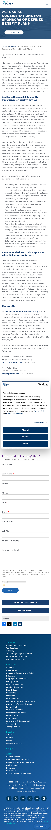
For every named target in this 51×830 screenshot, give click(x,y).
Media (9, 740)
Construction (12, 670)
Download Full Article (25, 602)
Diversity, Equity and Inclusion (20, 762)
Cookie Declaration (37, 785)
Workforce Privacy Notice (18, 788)
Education (10, 676)
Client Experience (14, 757)
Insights (12, 46)
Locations (10, 768)
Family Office (12, 681)
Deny (25, 444)
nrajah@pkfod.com (10, 373)
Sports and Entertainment (18, 721)
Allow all (25, 430)
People (9, 748)
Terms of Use (12, 785)
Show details (38, 423)
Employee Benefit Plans (17, 679)
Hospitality (11, 693)
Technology (11, 724)
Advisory (10, 651)
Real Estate (11, 718)
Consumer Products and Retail (20, 673)
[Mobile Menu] (46, 3)
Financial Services (14, 684)
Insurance (10, 696)
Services (10, 642)
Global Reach (12, 765)
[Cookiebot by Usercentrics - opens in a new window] (38, 384)
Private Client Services (16, 656)
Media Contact (25, 610)
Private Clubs (12, 707)
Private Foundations (15, 710)
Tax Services (12, 648)
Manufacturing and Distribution (20, 701)
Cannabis (10, 667)
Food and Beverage (15, 687)
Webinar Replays (13, 743)
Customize (24, 437)
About (9, 753)
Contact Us (14, 32)
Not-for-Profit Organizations (19, 704)
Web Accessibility (36, 788)
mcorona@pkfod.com (12, 362)
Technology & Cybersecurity (19, 654)
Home (4, 46)
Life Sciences (12, 698)
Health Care (11, 690)
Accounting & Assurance (17, 645)
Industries (11, 664)
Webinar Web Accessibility (26, 791)
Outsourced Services (15, 659)
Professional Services (16, 712)
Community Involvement (17, 759)
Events (9, 737)
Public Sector (12, 715)
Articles (9, 735)
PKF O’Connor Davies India (18, 773)
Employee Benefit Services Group (22, 311)
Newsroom (11, 771)
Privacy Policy (24, 785)
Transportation (13, 727)
